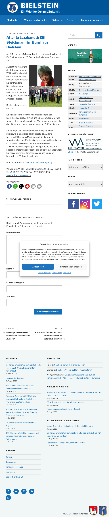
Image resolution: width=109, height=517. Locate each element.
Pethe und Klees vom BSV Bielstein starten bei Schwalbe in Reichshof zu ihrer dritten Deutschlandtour (21, 399)
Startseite (12, 20)
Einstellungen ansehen (71, 266)
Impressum (67, 273)
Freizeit (70, 20)
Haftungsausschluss (14, 467)
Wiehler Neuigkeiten (58, 387)
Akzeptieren (38, 266)
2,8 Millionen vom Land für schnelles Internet (66, 402)
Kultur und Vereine (91, 20)
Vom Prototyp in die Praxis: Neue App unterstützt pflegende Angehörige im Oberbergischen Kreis (21, 412)
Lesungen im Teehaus (15, 378)
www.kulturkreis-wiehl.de (18, 175)
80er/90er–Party (86, 122)
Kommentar (13, 232)
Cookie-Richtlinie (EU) (15, 477)
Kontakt (9, 457)
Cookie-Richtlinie (44, 273)
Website (10, 296)
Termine (27, 199)
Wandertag (83, 94)
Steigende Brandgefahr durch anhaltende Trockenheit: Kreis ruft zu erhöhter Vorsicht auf (23, 368)
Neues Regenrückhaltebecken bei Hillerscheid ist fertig (70, 426)
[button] (9, 186)
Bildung (56, 20)
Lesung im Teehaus (87, 104)
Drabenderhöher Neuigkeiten (63, 421)
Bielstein (40, 5)
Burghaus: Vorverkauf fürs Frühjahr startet (74, 370)
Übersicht (72, 152)
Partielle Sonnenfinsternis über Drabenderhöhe (67, 443)
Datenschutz (57, 273)
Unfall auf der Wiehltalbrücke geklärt (69, 365)
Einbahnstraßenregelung (40, 162)
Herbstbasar (84, 118)
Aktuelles (16, 199)
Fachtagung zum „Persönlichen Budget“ (64, 409)
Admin (31, 34)
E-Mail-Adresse (15, 282)
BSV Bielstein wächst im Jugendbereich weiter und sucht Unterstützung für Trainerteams (22, 436)
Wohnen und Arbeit (34, 20)
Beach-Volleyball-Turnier (89, 90)
